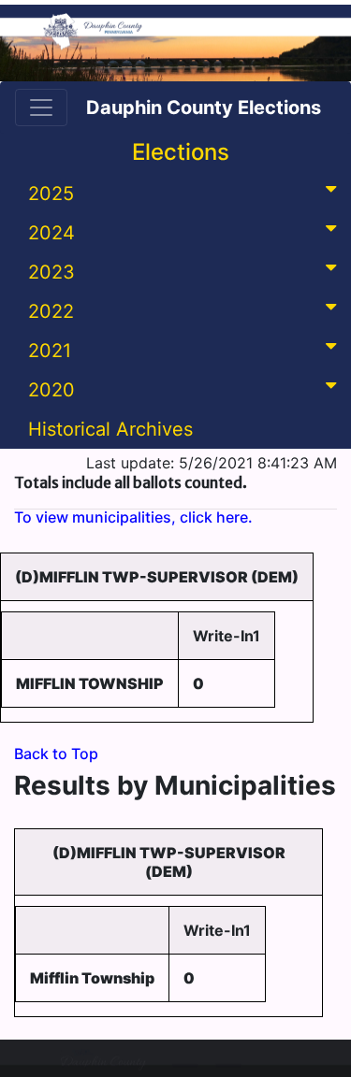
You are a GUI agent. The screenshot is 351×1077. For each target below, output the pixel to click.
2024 (51, 233)
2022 (51, 311)
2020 (51, 390)
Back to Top (56, 753)
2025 (51, 193)
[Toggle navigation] (41, 107)
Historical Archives (110, 429)
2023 (51, 272)
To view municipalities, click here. (133, 517)
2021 (49, 350)
